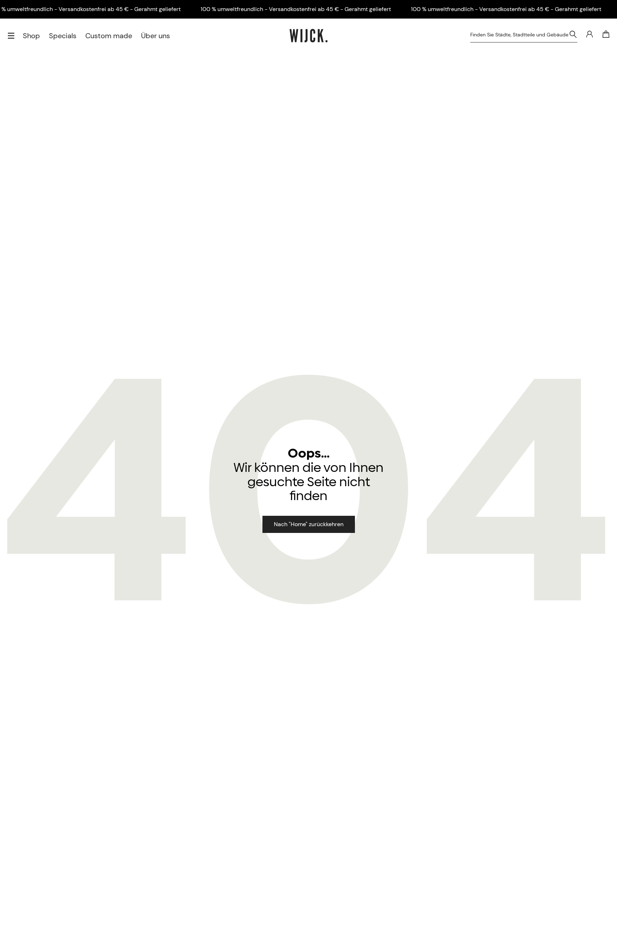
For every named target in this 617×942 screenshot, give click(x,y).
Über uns (155, 35)
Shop (31, 35)
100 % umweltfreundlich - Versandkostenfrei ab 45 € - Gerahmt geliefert (296, 9)
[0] (606, 34)
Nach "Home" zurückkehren (308, 524)
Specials (62, 35)
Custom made (108, 35)
